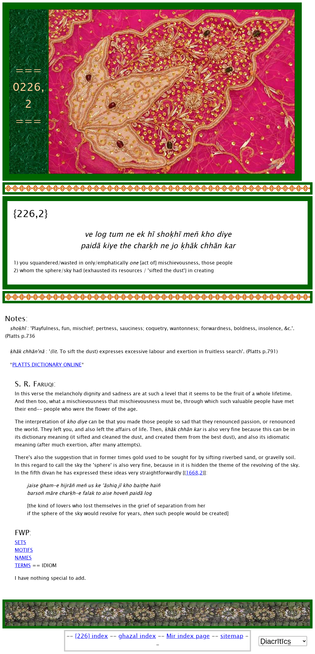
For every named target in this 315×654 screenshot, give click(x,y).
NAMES (23, 558)
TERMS (23, 565)
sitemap (231, 636)
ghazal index (137, 636)
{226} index (91, 636)
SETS (20, 542)
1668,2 (194, 473)
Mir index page (188, 636)
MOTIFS (24, 550)
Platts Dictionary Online (47, 365)
